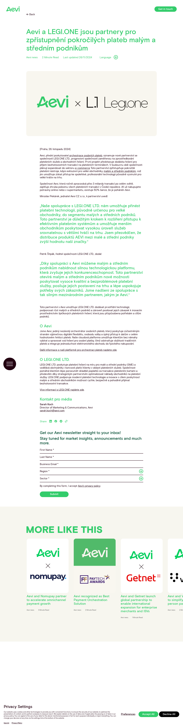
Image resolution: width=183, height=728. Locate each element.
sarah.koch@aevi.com (52, 410)
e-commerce (82, 167)
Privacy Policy (17, 723)
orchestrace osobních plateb (85, 155)
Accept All (148, 714)
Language (105, 57)
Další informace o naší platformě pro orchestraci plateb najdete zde (78, 349)
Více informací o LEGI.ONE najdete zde (62, 389)
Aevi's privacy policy (89, 485)
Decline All (169, 714)
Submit (54, 493)
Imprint (6, 723)
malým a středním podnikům (120, 171)
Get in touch (165, 8)
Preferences (128, 714)
